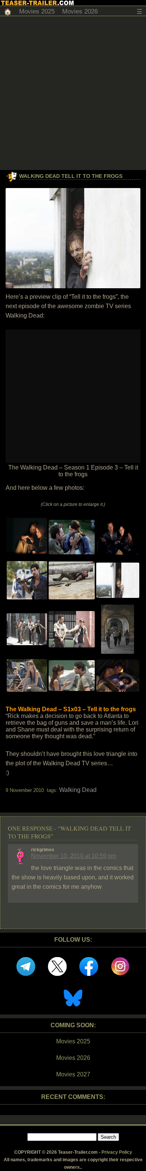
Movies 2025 (37, 11)
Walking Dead (78, 790)
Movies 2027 (73, 1074)
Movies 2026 (80, 11)
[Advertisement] (73, 93)
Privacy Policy (116, 1152)
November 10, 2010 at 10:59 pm (73, 856)
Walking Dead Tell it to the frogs (70, 176)
